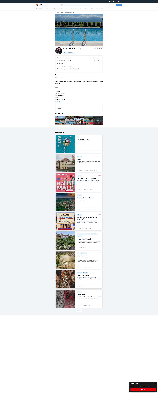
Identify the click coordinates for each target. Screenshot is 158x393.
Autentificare (111, 5)
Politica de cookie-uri (152, 386)
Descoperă (39, 8)
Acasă (58, 12)
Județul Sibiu (70, 52)
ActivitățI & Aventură (57, 8)
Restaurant (85, 272)
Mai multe (79, 310)
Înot (64, 52)
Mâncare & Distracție (76, 8)
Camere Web (99, 8)
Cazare (66, 8)
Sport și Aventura (83, 253)
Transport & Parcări (89, 8)
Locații (62, 12)
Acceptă (143, 389)
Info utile (47, 8)
